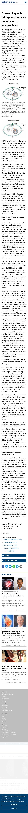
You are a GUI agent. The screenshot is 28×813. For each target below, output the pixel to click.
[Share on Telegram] (17, 566)
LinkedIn (4, 720)
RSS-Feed (4, 722)
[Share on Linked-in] (10, 566)
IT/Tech (4, 700)
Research (4, 701)
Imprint (4, 737)
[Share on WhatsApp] (13, 566)
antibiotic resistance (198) (13, 539)
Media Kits (4, 726)
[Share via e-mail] (20, 566)
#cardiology (15, 610)
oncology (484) (9, 551)
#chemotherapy (22, 610)
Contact (4, 729)
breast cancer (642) (10, 542)
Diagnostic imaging (7, 693)
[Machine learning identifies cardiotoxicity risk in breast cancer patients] (14, 583)
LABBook (4, 709)
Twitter (3, 716)
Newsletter (5, 727)
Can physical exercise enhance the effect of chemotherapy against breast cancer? (14, 668)
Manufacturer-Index (7, 711)
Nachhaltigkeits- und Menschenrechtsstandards (9, 731)
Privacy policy (5, 736)
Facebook (4, 715)
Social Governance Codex (9, 734)
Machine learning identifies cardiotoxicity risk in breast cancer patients (12, 596)
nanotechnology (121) (11, 548)
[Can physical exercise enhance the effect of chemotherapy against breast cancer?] (14, 656)
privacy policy (13, 799)
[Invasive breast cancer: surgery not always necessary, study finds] (14, 621)
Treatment (4, 696)
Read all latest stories (10, 560)
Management (5, 698)
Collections (5, 706)
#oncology (24, 645)
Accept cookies (14, 808)
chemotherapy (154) (11, 545)
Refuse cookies (14, 804)
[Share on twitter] (6, 566)
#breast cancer (9, 610)
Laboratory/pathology (7, 695)
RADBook (4, 707)
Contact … (7, 555)
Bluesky (4, 718)
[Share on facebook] (3, 566)
